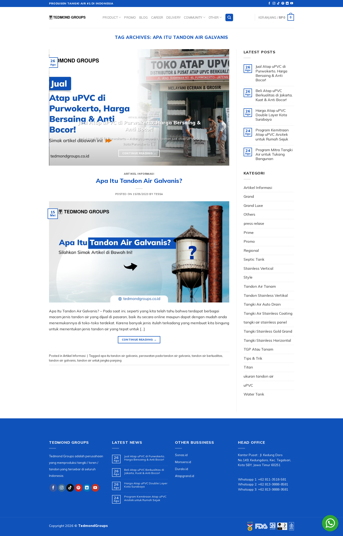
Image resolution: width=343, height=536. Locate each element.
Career (157, 17)
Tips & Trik (253, 358)
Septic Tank (254, 259)
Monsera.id (183, 462)
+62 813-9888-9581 (273, 489)
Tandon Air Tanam (260, 286)
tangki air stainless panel (265, 322)
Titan (248, 367)
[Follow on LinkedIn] (287, 3)
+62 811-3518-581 (272, 479)
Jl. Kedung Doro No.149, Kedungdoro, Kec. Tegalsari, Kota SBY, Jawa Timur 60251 (264, 460)
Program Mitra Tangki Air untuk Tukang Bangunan (274, 154)
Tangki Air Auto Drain (262, 304)
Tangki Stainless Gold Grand (268, 331)
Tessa (158, 194)
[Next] (220, 107)
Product (110, 17)
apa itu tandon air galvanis (119, 356)
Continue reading (139, 153)
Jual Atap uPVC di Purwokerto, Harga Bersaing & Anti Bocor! (271, 73)
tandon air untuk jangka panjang (99, 360)
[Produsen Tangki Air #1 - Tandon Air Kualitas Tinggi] (72, 17)
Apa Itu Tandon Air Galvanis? (139, 180)
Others (249, 214)
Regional (251, 250)
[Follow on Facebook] (269, 3)
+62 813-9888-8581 (273, 484)
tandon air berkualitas (207, 356)
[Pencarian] (229, 17)
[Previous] (58, 107)
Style (248, 277)
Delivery (173, 17)
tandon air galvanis (62, 360)
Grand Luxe (253, 205)
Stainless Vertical (258, 268)
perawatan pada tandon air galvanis (164, 356)
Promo (130, 17)
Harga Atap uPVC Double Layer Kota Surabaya (271, 115)
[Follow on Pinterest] (282, 3)
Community (193, 17)
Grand (249, 196)
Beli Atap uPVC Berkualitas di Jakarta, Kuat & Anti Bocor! (274, 95)
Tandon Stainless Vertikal (266, 295)
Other (214, 17)
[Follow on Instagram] (274, 3)
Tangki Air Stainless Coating (268, 313)
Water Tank (254, 394)
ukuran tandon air (258, 376)
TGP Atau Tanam (258, 349)
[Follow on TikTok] (278, 3)
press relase (254, 223)
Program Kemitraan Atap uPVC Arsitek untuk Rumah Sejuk (272, 134)
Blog (143, 17)
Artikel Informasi (139, 173)
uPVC (248, 385)
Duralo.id (181, 469)
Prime (249, 232)
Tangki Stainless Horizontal (267, 340)
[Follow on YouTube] (291, 3)
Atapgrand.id (184, 476)
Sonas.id (181, 455)
